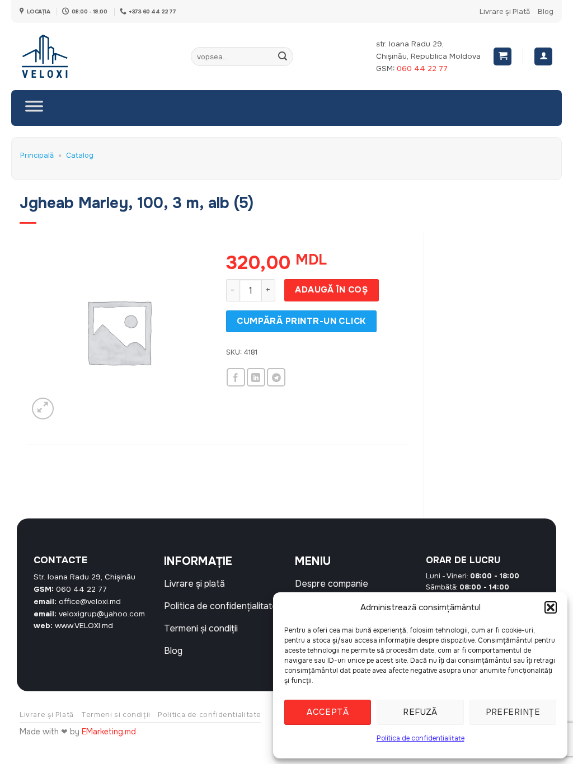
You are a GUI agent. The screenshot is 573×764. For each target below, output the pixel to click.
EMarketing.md (109, 732)
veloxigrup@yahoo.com (102, 614)
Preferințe (513, 712)
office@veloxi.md (90, 601)
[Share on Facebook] (236, 377)
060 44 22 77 (422, 68)
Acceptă (328, 712)
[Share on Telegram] (276, 377)
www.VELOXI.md (84, 625)
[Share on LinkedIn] (256, 377)
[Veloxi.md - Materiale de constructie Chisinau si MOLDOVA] (56, 56)
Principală (37, 155)
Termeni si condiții (116, 714)
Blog (545, 11)
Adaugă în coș (331, 289)
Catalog (79, 155)
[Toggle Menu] (34, 108)
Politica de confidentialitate (420, 738)
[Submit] (283, 56)
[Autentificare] (543, 57)
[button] (550, 607)
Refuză (420, 712)
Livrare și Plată (505, 11)
